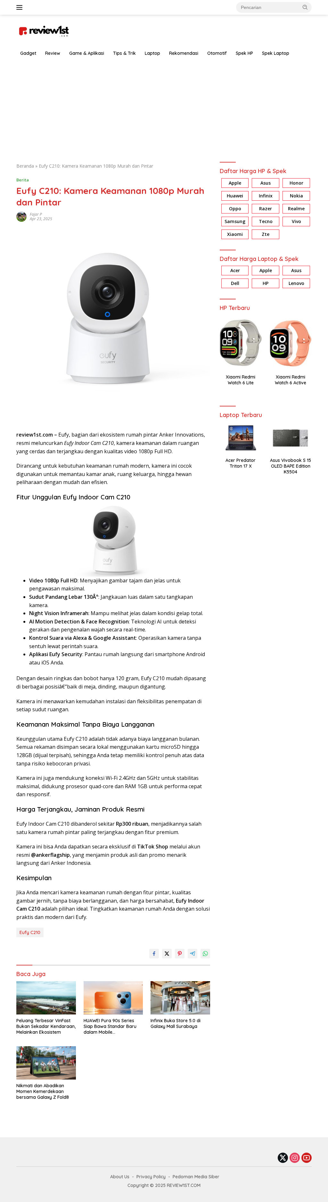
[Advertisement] (164, 108)
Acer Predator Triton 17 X (241, 463)
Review (52, 53)
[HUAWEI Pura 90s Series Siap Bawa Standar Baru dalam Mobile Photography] (113, 997)
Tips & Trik (124, 53)
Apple (235, 183)
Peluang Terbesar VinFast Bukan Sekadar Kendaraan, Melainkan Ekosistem (46, 1026)
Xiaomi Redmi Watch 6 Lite (240, 380)
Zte (265, 234)
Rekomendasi (183, 53)
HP (265, 283)
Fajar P (36, 214)
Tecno (266, 221)
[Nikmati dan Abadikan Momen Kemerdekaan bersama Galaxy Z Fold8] (46, 1063)
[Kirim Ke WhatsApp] (205, 953)
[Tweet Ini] (167, 953)
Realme (296, 208)
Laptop (152, 53)
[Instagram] (295, 1158)
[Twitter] (283, 1158)
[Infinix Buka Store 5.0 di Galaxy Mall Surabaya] (180, 997)
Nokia (296, 196)
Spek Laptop (275, 53)
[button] (305, 7)
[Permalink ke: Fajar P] (21, 216)
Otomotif (217, 53)
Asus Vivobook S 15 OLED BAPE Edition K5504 (290, 466)
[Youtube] (306, 1158)
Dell (235, 283)
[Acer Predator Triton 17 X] (241, 438)
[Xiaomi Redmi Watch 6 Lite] (241, 343)
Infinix (266, 196)
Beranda (25, 166)
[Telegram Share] (192, 953)
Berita (22, 180)
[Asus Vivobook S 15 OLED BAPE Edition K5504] (290, 438)
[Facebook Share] (154, 953)
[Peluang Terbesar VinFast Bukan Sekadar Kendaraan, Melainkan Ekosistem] (46, 997)
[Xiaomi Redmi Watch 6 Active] (290, 343)
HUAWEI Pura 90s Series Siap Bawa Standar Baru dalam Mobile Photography (110, 1026)
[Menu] (20, 7)
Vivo (296, 221)
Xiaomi (235, 234)
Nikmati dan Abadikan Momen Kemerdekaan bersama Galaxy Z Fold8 (42, 1091)
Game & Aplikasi (86, 53)
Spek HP (244, 53)
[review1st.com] (43, 30)
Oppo (235, 208)
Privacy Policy (151, 1177)
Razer (265, 208)
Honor (296, 183)
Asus (265, 183)
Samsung (235, 221)
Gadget (28, 53)
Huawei (235, 196)
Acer (235, 270)
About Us (119, 1177)
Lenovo (296, 283)
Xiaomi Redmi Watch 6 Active (290, 380)
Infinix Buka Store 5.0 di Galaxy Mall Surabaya (176, 1023)
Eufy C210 (30, 932)
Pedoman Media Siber (196, 1177)
